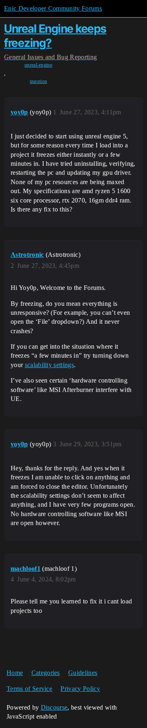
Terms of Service (29, 688)
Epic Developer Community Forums (53, 8)
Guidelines (82, 672)
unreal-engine (38, 65)
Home (15, 672)
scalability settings (49, 364)
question (38, 81)
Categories (45, 672)
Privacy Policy (80, 688)
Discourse (54, 707)
